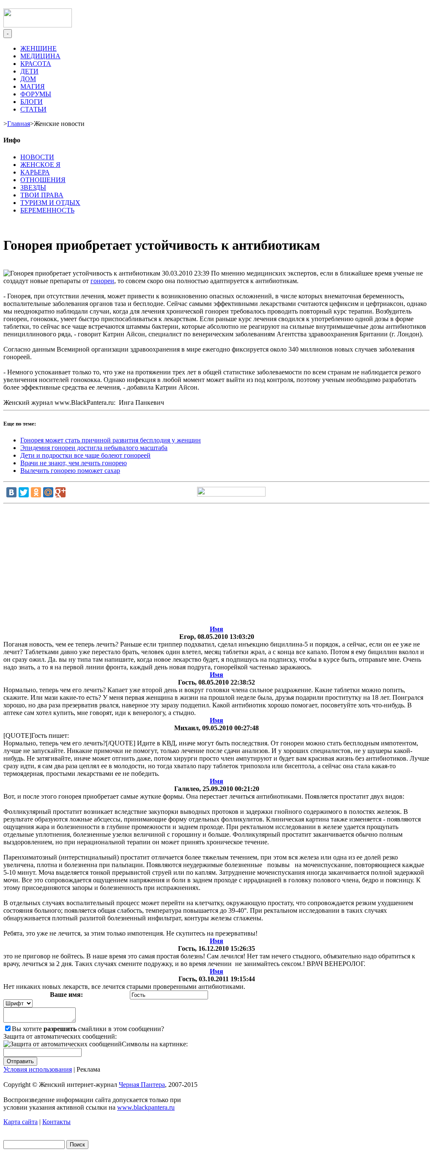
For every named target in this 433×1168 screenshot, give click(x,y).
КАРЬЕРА (35, 172)
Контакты (56, 1121)
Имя (216, 629)
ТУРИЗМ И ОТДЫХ (50, 202)
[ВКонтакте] (11, 492)
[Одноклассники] (36, 492)
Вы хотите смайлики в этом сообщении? (88, 1028)
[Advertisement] (216, 566)
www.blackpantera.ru (146, 1107)
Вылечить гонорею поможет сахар (70, 470)
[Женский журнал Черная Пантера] (37, 25)
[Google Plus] (60, 492)
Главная (18, 123)
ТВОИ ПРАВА (41, 195)
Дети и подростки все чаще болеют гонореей (85, 455)
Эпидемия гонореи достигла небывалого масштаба (93, 447)
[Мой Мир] (48, 492)
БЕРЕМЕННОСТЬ (47, 210)
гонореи (102, 280)
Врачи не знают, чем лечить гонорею (73, 463)
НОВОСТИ (37, 157)
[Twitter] (24, 492)
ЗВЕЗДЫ (33, 187)
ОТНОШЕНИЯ (43, 179)
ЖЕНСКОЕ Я (40, 164)
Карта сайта (20, 1121)
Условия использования (37, 1069)
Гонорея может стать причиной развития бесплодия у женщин (110, 440)
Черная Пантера (142, 1084)
